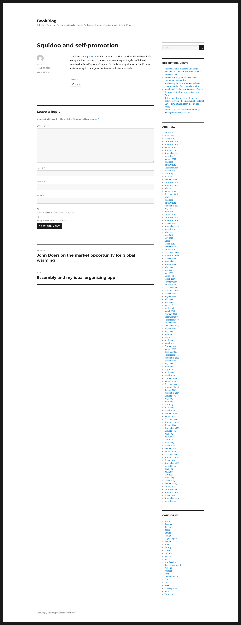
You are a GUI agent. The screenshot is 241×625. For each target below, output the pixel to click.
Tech (167, 582)
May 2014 (169, 174)
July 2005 (169, 399)
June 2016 (169, 162)
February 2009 (171, 282)
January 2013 (170, 191)
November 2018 (171, 144)
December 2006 (172, 352)
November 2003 (172, 457)
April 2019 (169, 135)
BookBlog (47, 21)
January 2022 (170, 133)
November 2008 (172, 290)
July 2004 (169, 434)
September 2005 (172, 393)
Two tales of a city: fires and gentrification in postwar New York (184, 92)
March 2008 (170, 311)
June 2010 (169, 235)
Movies (168, 556)
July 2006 (169, 364)
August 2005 (170, 396)
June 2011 (169, 212)
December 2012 (171, 194)
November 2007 (172, 320)
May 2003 (169, 475)
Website (41, 195)
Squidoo (89, 56)
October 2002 (170, 495)
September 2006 (172, 358)
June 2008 (169, 302)
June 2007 (169, 334)
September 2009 (172, 261)
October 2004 (170, 425)
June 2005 (169, 402)
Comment (43, 126)
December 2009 (172, 252)
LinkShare (169, 553)
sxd (166, 579)
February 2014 (171, 179)
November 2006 (172, 355)
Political (168, 571)
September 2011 (172, 206)
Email (41, 181)
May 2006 (169, 369)
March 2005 (170, 410)
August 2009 (170, 264)
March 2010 (170, 244)
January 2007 (170, 349)
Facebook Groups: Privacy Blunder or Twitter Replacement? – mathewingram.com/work (181, 80)
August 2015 (170, 171)
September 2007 (172, 326)
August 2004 (170, 431)
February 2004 (171, 448)
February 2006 (171, 378)
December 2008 (172, 288)
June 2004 (169, 437)
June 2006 (169, 366)
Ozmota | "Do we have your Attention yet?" (184, 110)
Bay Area (168, 524)
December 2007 (172, 317)
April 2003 (169, 478)
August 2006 (170, 361)
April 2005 (169, 407)
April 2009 (169, 276)
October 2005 (170, 390)
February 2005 (171, 413)
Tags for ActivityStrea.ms (178, 113)
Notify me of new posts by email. (51, 220)
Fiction (168, 541)
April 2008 (169, 308)
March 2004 (170, 445)
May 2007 (169, 337)
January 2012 (170, 203)
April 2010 (169, 241)
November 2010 (171, 220)
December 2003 (171, 454)
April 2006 (169, 372)
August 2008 (170, 296)
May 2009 (169, 273)
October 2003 (170, 460)
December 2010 (171, 217)
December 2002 (172, 489)
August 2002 (170, 501)
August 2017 (170, 156)
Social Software (44, 72)
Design (168, 536)
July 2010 (169, 232)
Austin (167, 521)
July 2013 (168, 188)
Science (168, 574)
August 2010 (170, 229)
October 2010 (170, 223)
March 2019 (170, 138)
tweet (167, 585)
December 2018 (171, 141)
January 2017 (170, 159)
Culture (168, 533)
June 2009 (169, 270)
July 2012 (169, 197)
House (167, 550)
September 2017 (172, 153)
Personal (168, 568)
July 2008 (169, 299)
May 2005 (169, 404)
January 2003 (170, 486)
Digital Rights (171, 539)
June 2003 (169, 472)
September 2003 (172, 463)
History (168, 547)
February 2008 (171, 314)
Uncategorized (171, 588)
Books (167, 530)
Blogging (169, 527)
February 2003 (171, 483)
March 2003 (170, 481)
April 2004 (169, 442)
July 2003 (169, 469)
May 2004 (169, 440)
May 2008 (169, 305)
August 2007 (170, 328)
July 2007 (169, 331)
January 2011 (170, 214)
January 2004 (170, 451)
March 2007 (170, 343)
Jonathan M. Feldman (174, 89)
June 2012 (169, 200)
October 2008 (170, 293)
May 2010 (169, 238)
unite (167, 591)
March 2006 (170, 375)
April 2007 (169, 340)
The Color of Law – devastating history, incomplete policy (184, 104)
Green (167, 544)
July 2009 (169, 267)
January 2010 (170, 250)
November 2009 (172, 255)
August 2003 (170, 466)
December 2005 (172, 384)
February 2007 (171, 346)
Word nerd (169, 594)
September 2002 (172, 498)
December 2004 (172, 419)
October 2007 (170, 323)
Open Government (173, 565)
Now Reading (170, 562)
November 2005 (172, 387)
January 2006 (170, 381)
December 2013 (171, 182)
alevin (39, 64)
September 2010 (172, 226)
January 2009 (170, 285)
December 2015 (171, 168)
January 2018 (170, 147)
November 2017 (171, 150)
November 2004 (172, 422)
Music (167, 559)
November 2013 (171, 185)
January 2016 (170, 165)
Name (41, 168)
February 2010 (171, 247)
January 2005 (170, 416)
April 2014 (169, 176)
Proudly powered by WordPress (62, 613)
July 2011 (168, 209)
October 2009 (171, 258)
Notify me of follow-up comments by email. (56, 213)
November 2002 (172, 492)
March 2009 (170, 279)
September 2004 (172, 428)
